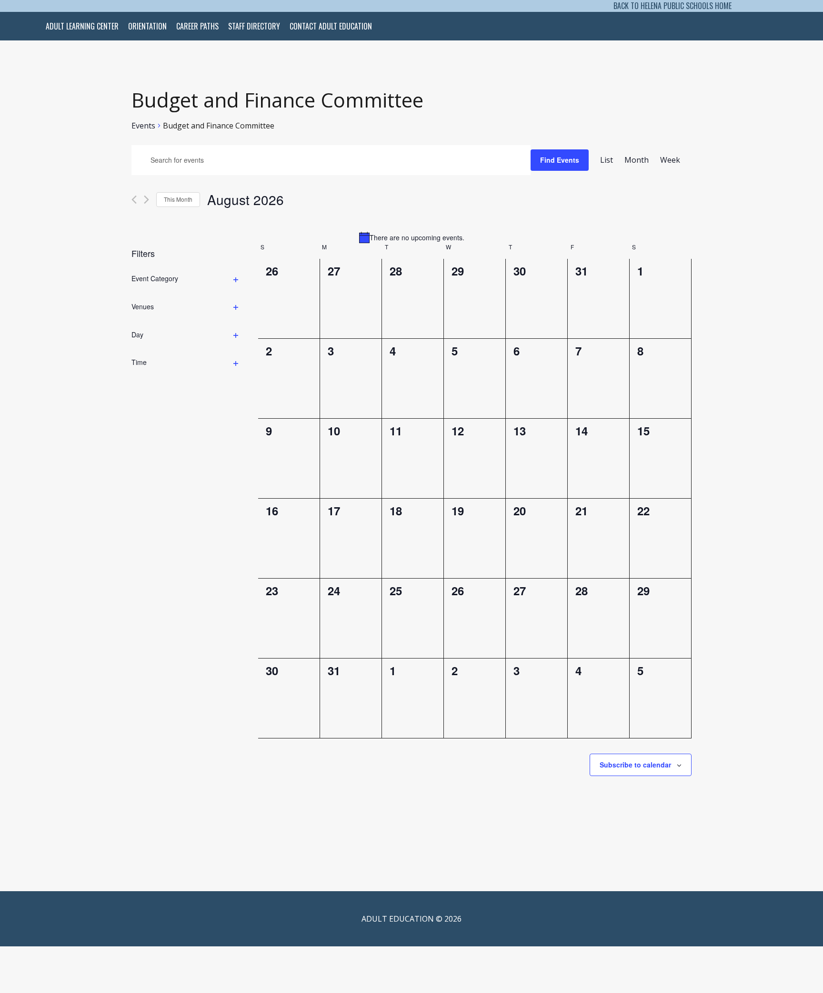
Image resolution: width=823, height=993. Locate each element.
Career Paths (197, 26)
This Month (178, 199)
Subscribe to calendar (635, 764)
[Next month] (146, 199)
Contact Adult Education (331, 26)
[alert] (411, 237)
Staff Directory (254, 26)
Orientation (147, 26)
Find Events (559, 160)
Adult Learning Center (82, 26)
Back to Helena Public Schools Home (672, 5)
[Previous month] (134, 199)
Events (143, 126)
